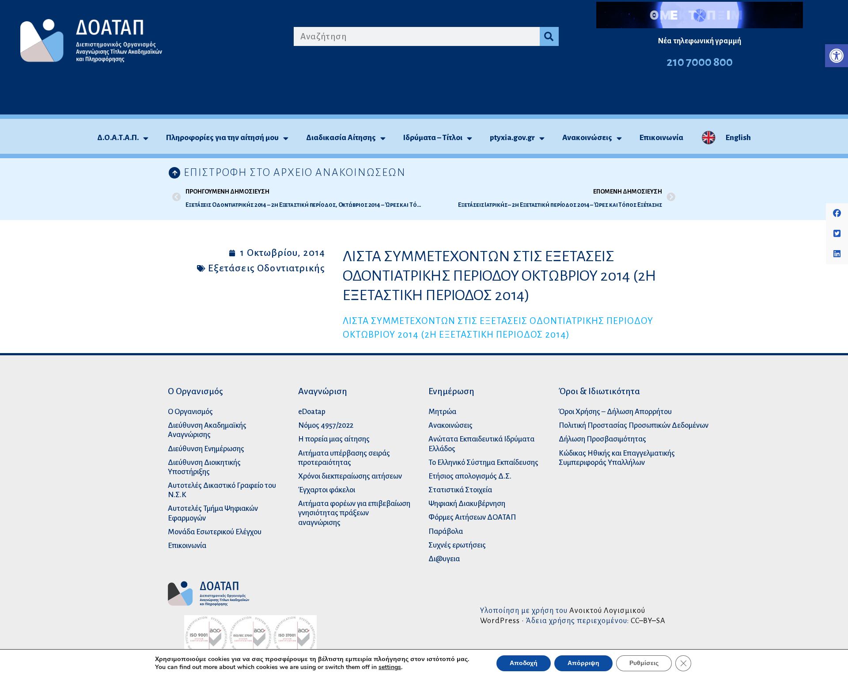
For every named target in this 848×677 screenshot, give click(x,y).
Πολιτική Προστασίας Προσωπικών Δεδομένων (633, 425)
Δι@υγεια (444, 559)
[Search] (549, 36)
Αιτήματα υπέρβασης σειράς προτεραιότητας (344, 458)
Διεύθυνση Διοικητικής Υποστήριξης (204, 467)
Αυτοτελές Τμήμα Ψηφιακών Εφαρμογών (213, 513)
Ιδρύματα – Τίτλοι (432, 137)
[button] (836, 55)
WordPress (500, 620)
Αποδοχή (524, 663)
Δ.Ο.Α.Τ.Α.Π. (118, 137)
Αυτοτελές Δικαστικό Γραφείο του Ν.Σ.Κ (222, 490)
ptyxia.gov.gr (512, 137)
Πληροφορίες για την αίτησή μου (222, 137)
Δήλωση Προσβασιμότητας (602, 439)
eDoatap (312, 411)
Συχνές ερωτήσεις (457, 545)
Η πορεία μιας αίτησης (334, 439)
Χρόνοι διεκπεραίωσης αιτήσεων (350, 476)
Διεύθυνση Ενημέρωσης (206, 449)
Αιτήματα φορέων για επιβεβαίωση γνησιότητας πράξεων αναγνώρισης (354, 512)
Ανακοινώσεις (587, 137)
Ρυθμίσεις (644, 663)
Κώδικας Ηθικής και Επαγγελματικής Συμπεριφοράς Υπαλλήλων (617, 458)
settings (390, 667)
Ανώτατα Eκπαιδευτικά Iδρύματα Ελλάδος (481, 444)
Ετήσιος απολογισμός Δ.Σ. (469, 476)
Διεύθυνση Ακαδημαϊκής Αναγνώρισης (207, 430)
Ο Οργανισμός (190, 411)
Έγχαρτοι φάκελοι (326, 490)
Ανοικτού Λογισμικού (607, 610)
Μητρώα (442, 411)
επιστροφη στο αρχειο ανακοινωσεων (295, 172)
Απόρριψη (583, 663)
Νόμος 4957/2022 (325, 425)
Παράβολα (445, 531)
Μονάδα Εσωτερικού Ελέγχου (214, 532)
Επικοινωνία (661, 137)
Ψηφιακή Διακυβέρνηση (466, 503)
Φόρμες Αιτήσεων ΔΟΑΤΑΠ (472, 517)
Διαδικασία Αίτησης (341, 137)
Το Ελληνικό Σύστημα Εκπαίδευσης (483, 462)
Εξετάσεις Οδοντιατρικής (266, 268)
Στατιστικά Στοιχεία (460, 490)
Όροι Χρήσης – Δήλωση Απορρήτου (615, 411)
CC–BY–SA (648, 620)
